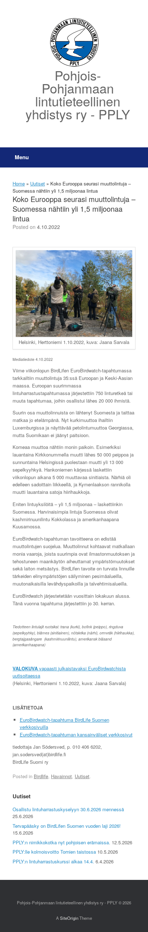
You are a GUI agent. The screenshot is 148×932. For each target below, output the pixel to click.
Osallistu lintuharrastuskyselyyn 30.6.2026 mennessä (68, 809)
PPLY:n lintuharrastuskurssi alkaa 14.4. (53, 861)
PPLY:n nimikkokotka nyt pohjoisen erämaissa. (61, 842)
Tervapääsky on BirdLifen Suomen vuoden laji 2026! (67, 825)
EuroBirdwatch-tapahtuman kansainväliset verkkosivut (76, 734)
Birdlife (41, 776)
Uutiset (37, 183)
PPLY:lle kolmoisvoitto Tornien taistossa (54, 851)
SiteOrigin (69, 918)
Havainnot (61, 776)
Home (19, 183)
